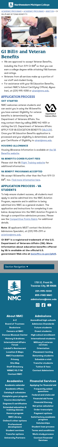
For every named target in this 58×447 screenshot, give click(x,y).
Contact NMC (15, 374)
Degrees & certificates (15, 403)
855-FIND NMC (43, 295)
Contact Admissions (43, 370)
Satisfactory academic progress (43, 418)
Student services (15, 430)
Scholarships (43, 423)
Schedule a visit (43, 359)
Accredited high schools (43, 320)
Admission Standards (43, 324)
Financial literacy (43, 402)
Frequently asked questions (43, 390)
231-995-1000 (43, 291)
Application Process (18, 96)
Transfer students (43, 363)
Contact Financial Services (43, 439)
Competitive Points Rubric (24, 219)
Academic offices (15, 389)
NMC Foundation (15, 355)
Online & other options (15, 420)
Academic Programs (11, 11)
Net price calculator (43, 406)
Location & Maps (14, 352)
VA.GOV (47, 130)
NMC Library (14, 417)
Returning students (43, 355)
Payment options (43, 413)
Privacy (15, 359)
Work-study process (43, 434)
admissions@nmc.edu (44, 299)
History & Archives (15, 338)
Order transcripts (43, 409)
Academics (15, 381)
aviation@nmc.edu (11, 234)
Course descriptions (15, 400)
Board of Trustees (14, 324)
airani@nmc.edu (40, 90)
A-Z (15, 320)
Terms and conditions (43, 430)
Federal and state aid (43, 395)
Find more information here (26, 180)
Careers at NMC (14, 331)
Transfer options (15, 434)
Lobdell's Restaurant (15, 348)
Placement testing (43, 352)
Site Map (14, 363)
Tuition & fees (43, 366)
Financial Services (43, 381)
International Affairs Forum (15, 343)
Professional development (15, 425)
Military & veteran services (43, 343)
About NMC (15, 316)
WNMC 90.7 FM (15, 370)
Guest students (43, 331)
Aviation (50, 11)
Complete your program (14, 396)
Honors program (14, 413)
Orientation (43, 348)
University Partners (14, 438)
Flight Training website (33, 162)
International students (43, 338)
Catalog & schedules (15, 392)
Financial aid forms (43, 398)
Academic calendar (15, 385)
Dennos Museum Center (15, 335)
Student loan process (43, 426)
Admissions (43, 316)
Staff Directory (15, 366)
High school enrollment (43, 335)
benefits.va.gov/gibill (43, 254)
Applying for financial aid (43, 385)
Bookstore (14, 327)
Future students (43, 327)
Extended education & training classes (14, 408)
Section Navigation (15, 266)
